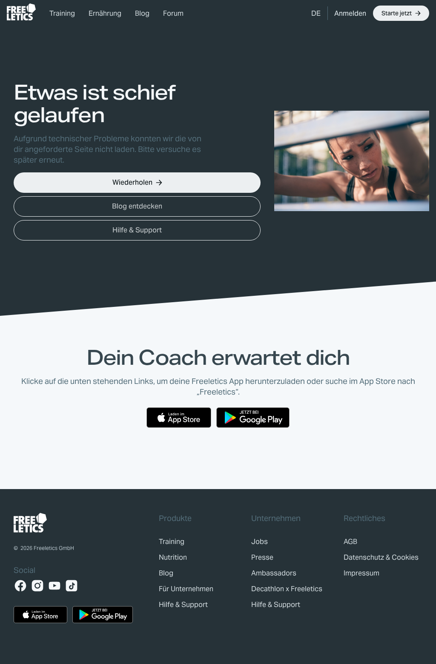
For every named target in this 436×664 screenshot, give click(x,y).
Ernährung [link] (105, 13)
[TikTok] (71, 585)
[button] (315, 13)
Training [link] (62, 13)
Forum (173, 13)
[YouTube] (54, 585)
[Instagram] (37, 585)
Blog (142, 13)
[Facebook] (20, 585)
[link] (21, 11)
